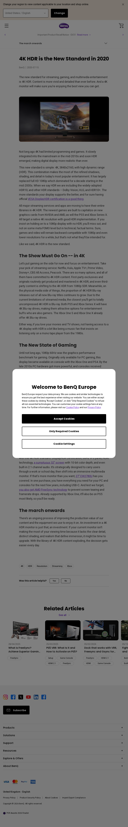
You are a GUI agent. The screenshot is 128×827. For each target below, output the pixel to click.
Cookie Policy (72, 407)
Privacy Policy (94, 407)
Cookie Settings (64, 444)
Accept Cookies (64, 419)
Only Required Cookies (64, 431)
